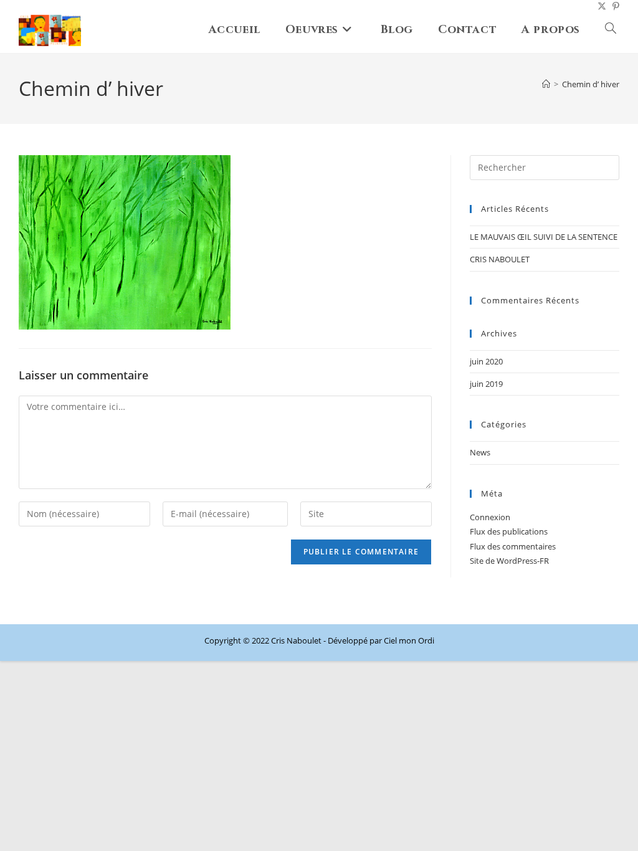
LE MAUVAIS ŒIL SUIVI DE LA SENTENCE (543, 236)
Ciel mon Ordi (409, 640)
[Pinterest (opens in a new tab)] (612, 6)
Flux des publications (509, 531)
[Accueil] (546, 84)
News (480, 452)
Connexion (490, 517)
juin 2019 (486, 383)
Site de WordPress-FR (509, 560)
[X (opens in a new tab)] (598, 6)
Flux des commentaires (513, 546)
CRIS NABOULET (500, 259)
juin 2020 (486, 361)
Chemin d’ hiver (590, 84)
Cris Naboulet (296, 640)
